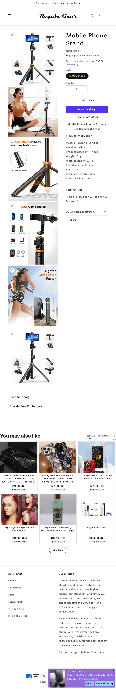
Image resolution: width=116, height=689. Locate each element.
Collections (14, 587)
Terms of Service (17, 615)
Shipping (70, 55)
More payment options (87, 117)
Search (12, 580)
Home (11, 594)
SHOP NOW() (104, 683)
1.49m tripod (77, 75)
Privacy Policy (16, 608)
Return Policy (16, 601)
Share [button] (73, 219)
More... (89, 683)
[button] (9, 15)
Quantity (70, 82)
